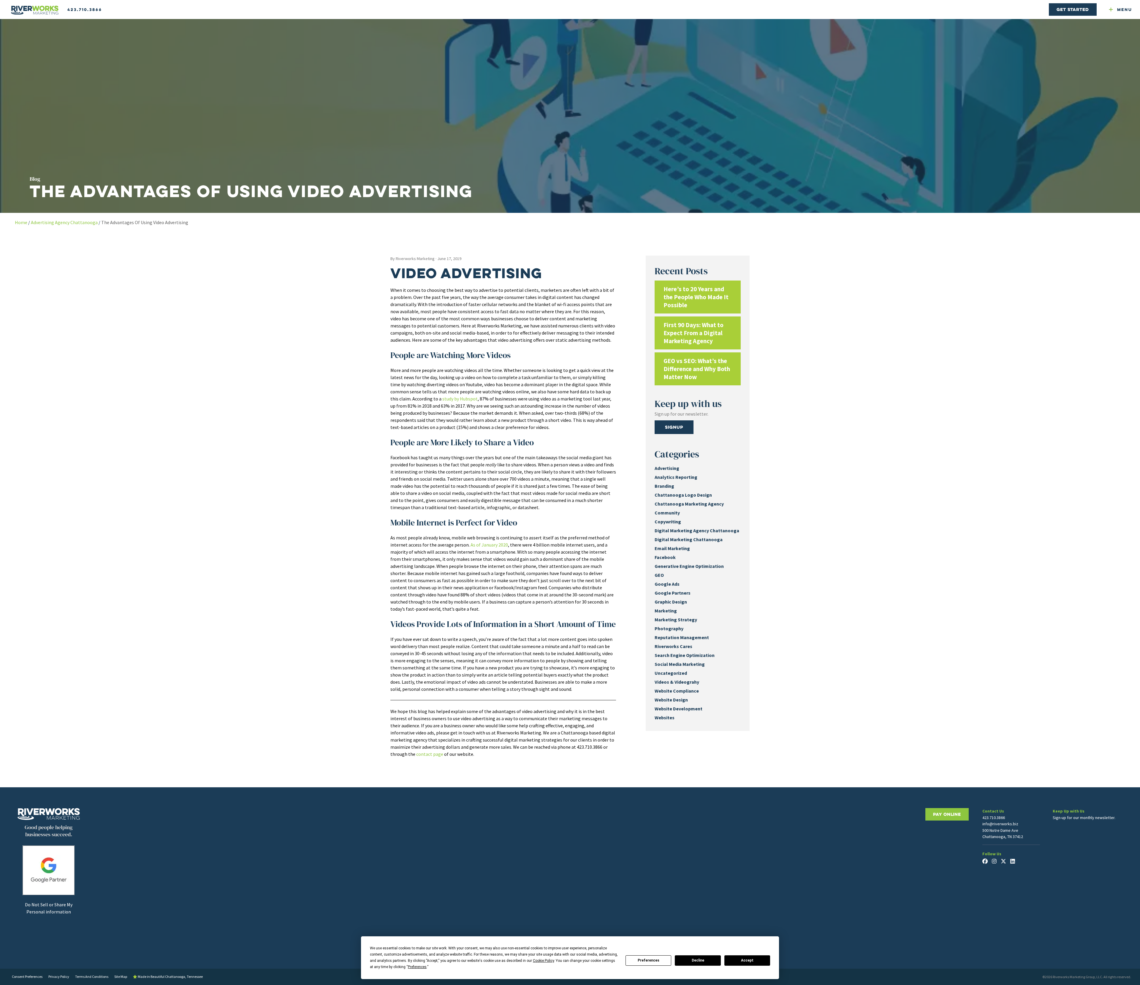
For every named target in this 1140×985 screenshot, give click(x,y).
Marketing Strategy (676, 620)
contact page (429, 754)
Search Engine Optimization (685, 655)
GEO (659, 575)
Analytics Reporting (676, 477)
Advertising (667, 468)
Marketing (666, 611)
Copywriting (668, 522)
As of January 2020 (489, 545)
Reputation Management (682, 637)
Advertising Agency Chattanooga (64, 222)
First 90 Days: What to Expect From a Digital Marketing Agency (693, 333)
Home (21, 222)
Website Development (678, 709)
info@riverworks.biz (1000, 823)
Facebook (665, 557)
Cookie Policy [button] (543, 961)
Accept (747, 960)
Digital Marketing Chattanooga (689, 539)
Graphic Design (671, 602)
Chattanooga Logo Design (683, 495)
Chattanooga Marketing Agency (689, 504)
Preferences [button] (417, 967)
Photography (669, 628)
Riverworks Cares (673, 646)
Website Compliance (677, 691)
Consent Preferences (27, 976)
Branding (664, 486)
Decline (698, 960)
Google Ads (667, 584)
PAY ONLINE (947, 814)
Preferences (648, 960)
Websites (664, 717)
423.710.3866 (84, 9)
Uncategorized (671, 673)
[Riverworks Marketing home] (34, 10)
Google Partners (673, 593)
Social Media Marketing (680, 664)
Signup (674, 427)
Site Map (120, 976)
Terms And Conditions (91, 976)
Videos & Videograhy (677, 682)
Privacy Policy (58, 976)
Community (667, 513)
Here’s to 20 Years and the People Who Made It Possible (696, 297)
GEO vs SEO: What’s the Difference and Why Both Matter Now (697, 369)
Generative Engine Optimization (689, 566)
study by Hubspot (460, 399)
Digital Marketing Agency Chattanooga (697, 530)
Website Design (671, 700)
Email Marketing (672, 548)
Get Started (1073, 9)
